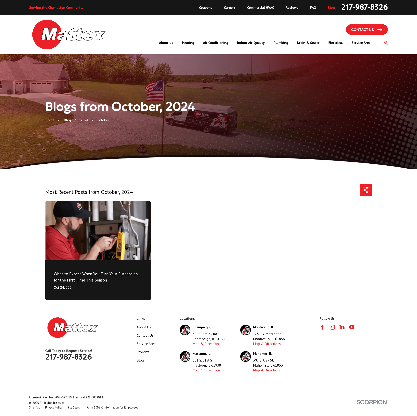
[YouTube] (351, 327)
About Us (144, 327)
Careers (230, 7)
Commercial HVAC (260, 7)
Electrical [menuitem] (335, 42)
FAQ (313, 7)
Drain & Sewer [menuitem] (308, 42)
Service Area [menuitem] (361, 42)
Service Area (146, 343)
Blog (331, 7)
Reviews (292, 7)
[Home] (69, 34)
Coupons (205, 7)
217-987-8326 (364, 7)
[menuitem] (34, 407)
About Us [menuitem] (166, 42)
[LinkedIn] (342, 327)
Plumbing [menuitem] (280, 42)
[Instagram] (332, 327)
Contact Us (145, 335)
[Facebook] (322, 327)
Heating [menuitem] (188, 42)
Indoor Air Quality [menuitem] (251, 42)
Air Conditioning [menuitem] (215, 42)
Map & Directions (206, 343)
